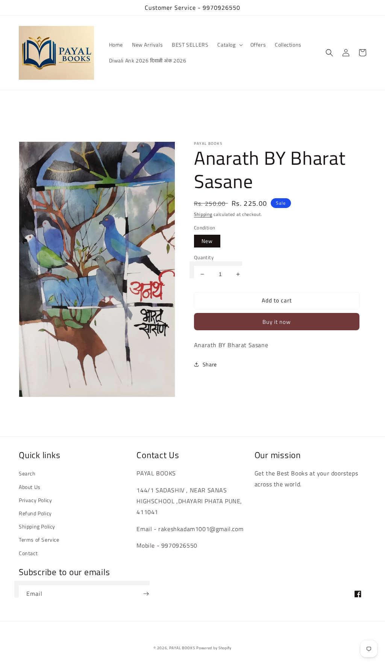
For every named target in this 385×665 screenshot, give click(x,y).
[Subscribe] (146, 593)
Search (27, 473)
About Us (30, 487)
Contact (28, 553)
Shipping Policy (37, 526)
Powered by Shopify (214, 648)
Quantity (204, 257)
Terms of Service (39, 540)
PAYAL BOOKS (182, 648)
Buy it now (276, 321)
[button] (229, 45)
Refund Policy (35, 513)
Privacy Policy (35, 500)
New (207, 241)
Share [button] (210, 364)
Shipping (203, 214)
